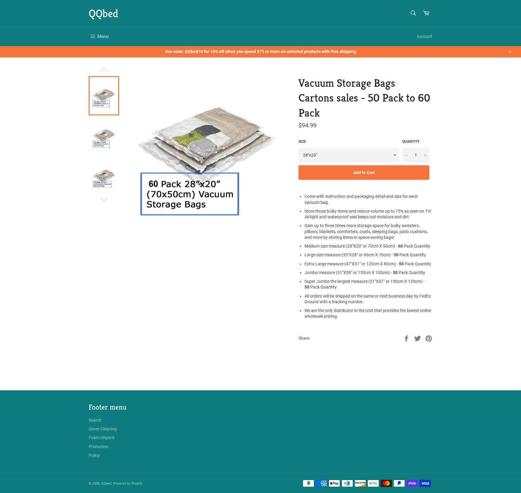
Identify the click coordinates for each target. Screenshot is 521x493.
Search (95, 420)
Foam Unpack (102, 437)
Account (424, 36)
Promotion (99, 446)
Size (302, 141)
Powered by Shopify (127, 483)
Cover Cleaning (103, 428)
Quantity (410, 141)
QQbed (103, 13)
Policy (94, 455)
